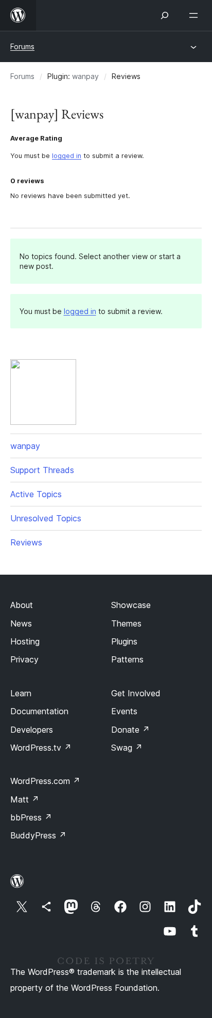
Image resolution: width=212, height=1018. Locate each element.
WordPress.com (45, 781)
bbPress (31, 817)
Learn (20, 693)
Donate (130, 730)
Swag (127, 747)
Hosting (25, 641)
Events (124, 711)
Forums (22, 46)
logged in (66, 156)
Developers (31, 730)
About (21, 605)
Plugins (124, 641)
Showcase (131, 605)
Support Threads (42, 470)
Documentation (39, 711)
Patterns (127, 659)
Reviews (26, 542)
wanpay (85, 76)
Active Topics (36, 494)
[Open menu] (195, 15)
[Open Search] (164, 15)
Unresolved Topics (45, 518)
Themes (126, 623)
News (21, 623)
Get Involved (136, 693)
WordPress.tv (41, 747)
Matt (24, 799)
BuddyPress (38, 835)
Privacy (24, 659)
